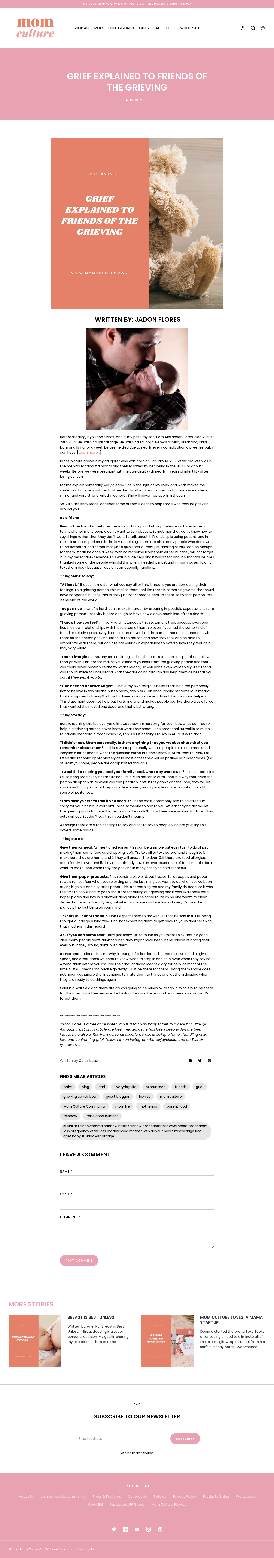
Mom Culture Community (84, 1106)
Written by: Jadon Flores (137, 319)
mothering (148, 1106)
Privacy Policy (184, 1496)
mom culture (171, 1096)
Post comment (79, 1260)
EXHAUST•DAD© (121, 28)
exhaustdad (155, 1086)
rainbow (70, 1116)
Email (65, 1194)
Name (64, 1171)
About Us (26, 1496)
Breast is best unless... (92, 1317)
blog (85, 1086)
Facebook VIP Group (127, 1504)
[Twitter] (114, 1529)
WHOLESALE (190, 28)
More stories (31, 1304)
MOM (98, 28)
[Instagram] (148, 1529)
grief (200, 1086)
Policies (160, 1496)
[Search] (253, 28)
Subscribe (185, 1439)
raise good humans (102, 1116)
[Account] (243, 28)
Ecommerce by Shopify (76, 1549)
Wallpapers (245, 1496)
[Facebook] (125, 1529)
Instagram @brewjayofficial (153, 1039)
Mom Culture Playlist (168, 1504)
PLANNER (95, 1504)
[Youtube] (137, 1529)
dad (101, 1086)
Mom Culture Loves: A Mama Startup (231, 1319)
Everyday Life (125, 1086)
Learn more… (89, 452)
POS (48, 1549)
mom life (122, 1106)
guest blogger (118, 1096)
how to (144, 1096)
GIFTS (144, 28)
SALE (157, 28)
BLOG (170, 28)
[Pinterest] (160, 1529)
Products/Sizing (216, 1496)
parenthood (177, 1106)
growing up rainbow (80, 1096)
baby (67, 1086)
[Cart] (263, 28)
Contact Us (137, 1496)
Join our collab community (63, 1496)
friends (180, 1086)
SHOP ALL (81, 28)
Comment (68, 1217)
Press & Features (106, 1496)
